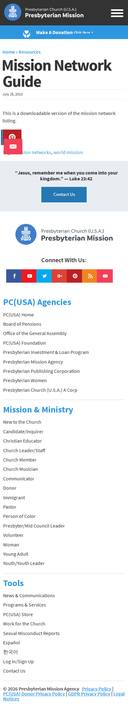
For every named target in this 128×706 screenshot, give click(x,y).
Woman (11, 544)
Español (11, 642)
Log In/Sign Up (18, 661)
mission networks (32, 152)
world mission (68, 152)
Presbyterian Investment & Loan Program (46, 352)
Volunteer (13, 535)
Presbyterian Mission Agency (33, 362)
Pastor (9, 507)
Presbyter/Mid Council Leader (34, 526)
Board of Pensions (22, 324)
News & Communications (29, 595)
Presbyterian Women (25, 380)
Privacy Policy (96, 689)
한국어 (10, 652)
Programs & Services (24, 605)
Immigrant (14, 497)
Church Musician (20, 469)
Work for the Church (24, 623)
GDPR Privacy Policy (89, 694)
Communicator (18, 478)
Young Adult (15, 554)
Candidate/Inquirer (23, 431)
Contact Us (64, 194)
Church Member (20, 460)
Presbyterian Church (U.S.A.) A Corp (40, 390)
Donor (9, 488)
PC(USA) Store (18, 614)
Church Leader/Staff (24, 450)
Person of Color (19, 516)
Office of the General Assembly (34, 333)
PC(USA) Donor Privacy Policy (34, 694)
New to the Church (22, 422)
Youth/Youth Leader (24, 563)
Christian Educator (22, 441)
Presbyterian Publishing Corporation (41, 371)
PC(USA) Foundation (24, 343)
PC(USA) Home (18, 314)
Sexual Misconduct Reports (31, 633)
